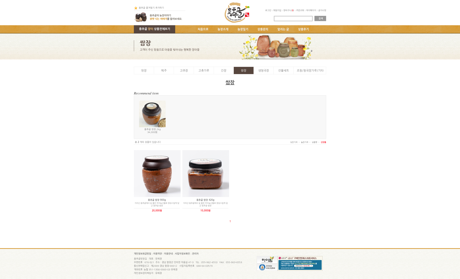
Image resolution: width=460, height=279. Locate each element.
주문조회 (300, 10)
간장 (223, 70)
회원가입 (277, 10)
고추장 (184, 70)
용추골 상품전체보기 (154, 28)
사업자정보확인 (182, 254)
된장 (144, 70)
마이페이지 (311, 10)
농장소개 (223, 29)
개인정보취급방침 (142, 254)
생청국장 (263, 70)
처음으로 (203, 29)
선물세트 (283, 70)
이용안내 (168, 254)
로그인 (268, 10)
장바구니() (288, 10)
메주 (164, 70)
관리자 (195, 254)
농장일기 (243, 29)
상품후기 (303, 29)
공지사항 (322, 10)
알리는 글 (283, 29)
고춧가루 (203, 70)
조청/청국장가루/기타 (310, 70)
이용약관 (157, 254)
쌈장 (243, 70)
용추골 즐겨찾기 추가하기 (151, 8)
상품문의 (262, 29)
